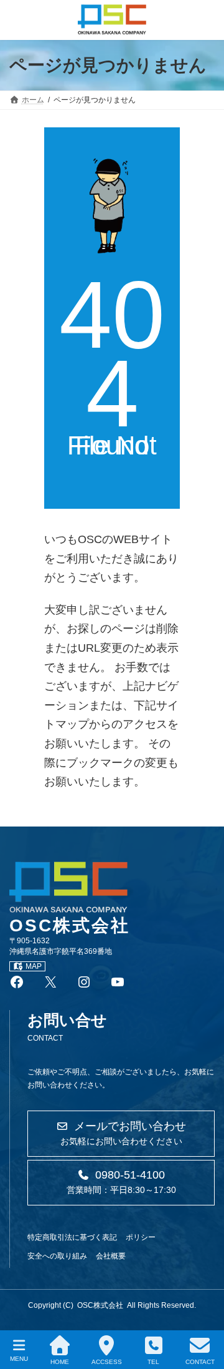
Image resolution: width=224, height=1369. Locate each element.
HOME (59, 1361)
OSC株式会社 (100, 1305)
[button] (121, 1133)
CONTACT (200, 1361)
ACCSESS (106, 1361)
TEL (153, 1361)
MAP (34, 966)
